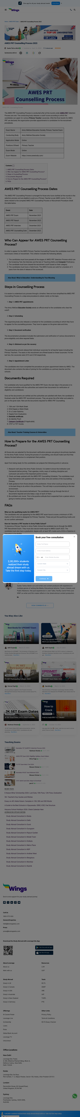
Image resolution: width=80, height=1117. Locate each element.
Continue (43, 579)
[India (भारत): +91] (38, 557)
